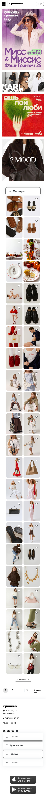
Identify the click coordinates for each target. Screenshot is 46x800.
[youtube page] (9, 731)
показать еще (23, 679)
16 (27, 690)
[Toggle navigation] (4, 4)
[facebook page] (5, 731)
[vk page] (14, 731)
